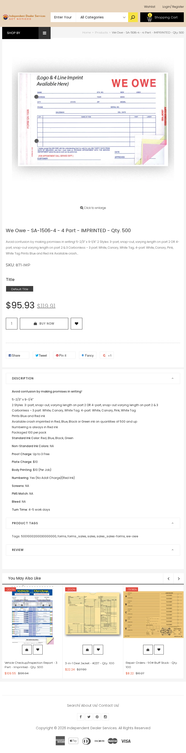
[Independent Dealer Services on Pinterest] (97, 716)
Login (166, 7)
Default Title (19, 289)
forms (62, 536)
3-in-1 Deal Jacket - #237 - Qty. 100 (89, 663)
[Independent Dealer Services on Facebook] (80, 716)
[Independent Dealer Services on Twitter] (89, 716)
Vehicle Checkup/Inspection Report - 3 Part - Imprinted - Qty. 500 (31, 665)
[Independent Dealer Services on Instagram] (105, 716)
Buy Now (46, 323)
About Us (89, 705)
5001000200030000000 (39, 536)
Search (73, 705)
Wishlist (149, 7)
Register (177, 7)
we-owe (132, 536)
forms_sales (77, 536)
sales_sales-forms (111, 536)
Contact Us (108, 705)
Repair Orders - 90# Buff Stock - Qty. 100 (152, 665)
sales (91, 536)
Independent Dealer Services (92, 728)
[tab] (93, 378)
